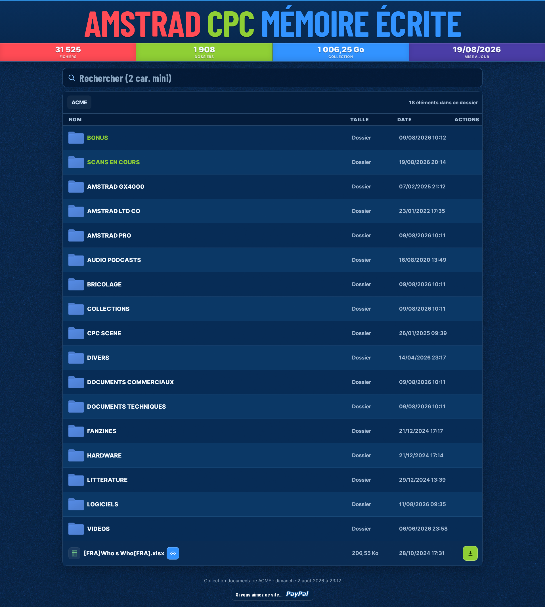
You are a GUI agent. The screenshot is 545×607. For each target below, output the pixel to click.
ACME (79, 102)
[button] (272, 553)
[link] (272, 138)
